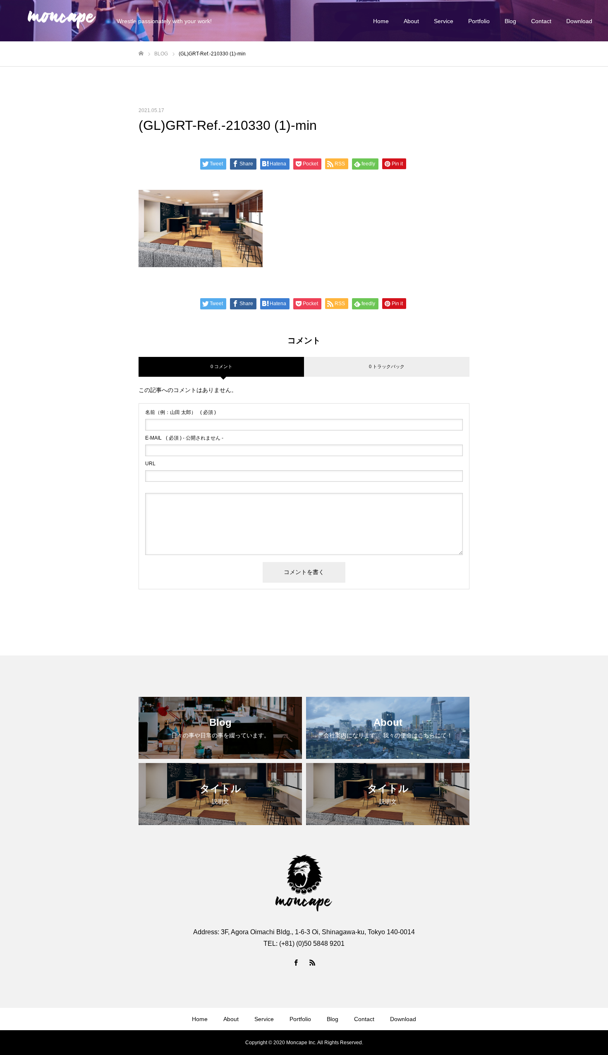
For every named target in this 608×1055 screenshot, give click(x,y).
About (411, 21)
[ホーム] (141, 53)
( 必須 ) (180, 412)
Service (443, 21)
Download (579, 21)
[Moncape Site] (61, 21)
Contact (541, 21)
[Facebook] (296, 962)
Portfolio (479, 21)
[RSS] (312, 962)
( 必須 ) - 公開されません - (184, 437)
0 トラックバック (387, 366)
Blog (510, 21)
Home (381, 21)
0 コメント (221, 366)
